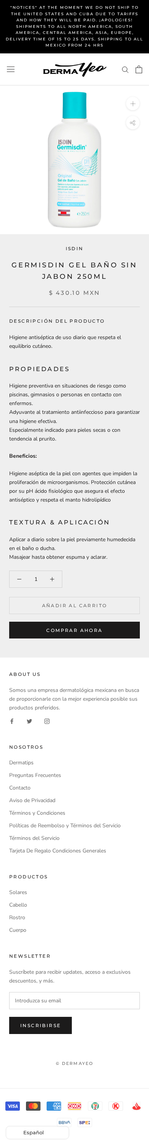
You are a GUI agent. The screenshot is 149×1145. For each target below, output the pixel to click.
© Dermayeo (75, 1063)
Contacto (20, 787)
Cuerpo (17, 930)
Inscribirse (40, 1025)
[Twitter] (29, 720)
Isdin (75, 248)
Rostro (17, 917)
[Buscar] (125, 69)
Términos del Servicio (34, 838)
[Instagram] (47, 720)
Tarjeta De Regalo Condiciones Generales (57, 850)
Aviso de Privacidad (32, 800)
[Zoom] (132, 103)
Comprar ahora (74, 630)
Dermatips (21, 762)
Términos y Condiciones (37, 813)
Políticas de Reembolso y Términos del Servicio (65, 825)
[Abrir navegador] (11, 69)
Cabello (18, 905)
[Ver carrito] (139, 69)
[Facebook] (12, 720)
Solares (18, 892)
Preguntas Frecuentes (35, 775)
